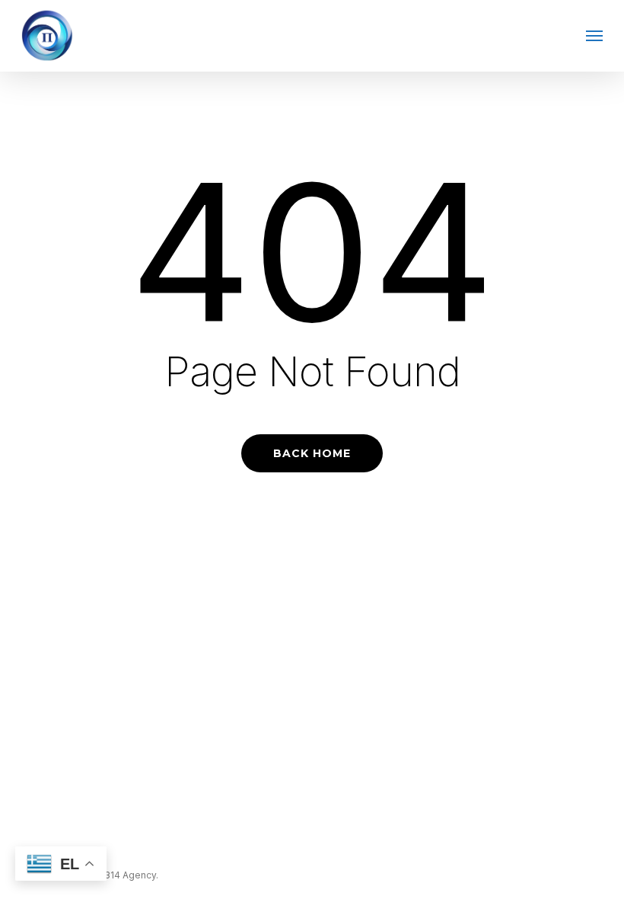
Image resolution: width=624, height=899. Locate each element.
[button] (594, 35)
